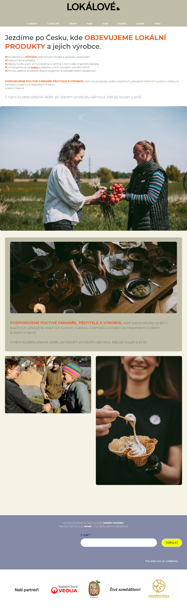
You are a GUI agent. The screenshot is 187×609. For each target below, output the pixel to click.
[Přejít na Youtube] (104, 553)
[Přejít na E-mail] (97, 553)
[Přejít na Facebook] (89, 553)
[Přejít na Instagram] (82, 553)
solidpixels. (172, 561)
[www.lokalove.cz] (93, 5)
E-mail (85, 534)
